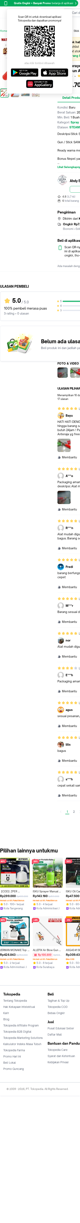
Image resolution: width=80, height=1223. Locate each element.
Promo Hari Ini (12, 1056)
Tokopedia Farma (14, 1050)
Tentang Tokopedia (15, 1000)
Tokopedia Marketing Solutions (23, 1037)
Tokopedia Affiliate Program (21, 1025)
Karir (6, 1013)
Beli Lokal (9, 1062)
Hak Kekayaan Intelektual (19, 1006)
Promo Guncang (13, 1068)
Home (3, 30)
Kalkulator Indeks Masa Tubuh (22, 1044)
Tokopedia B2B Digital (17, 1031)
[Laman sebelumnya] (60, 811)
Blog (6, 1019)
